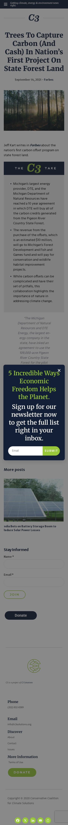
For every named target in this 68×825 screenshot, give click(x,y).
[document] (34, 412)
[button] (59, 370)
